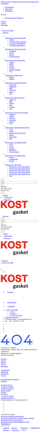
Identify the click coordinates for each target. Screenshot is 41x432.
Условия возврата (7, 389)
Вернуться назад (7, 353)
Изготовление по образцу (14, 18)
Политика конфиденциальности (12, 416)
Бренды (3, 362)
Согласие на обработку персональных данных (17, 418)
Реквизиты (9, 11)
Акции (3, 361)
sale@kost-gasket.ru (11, 317)
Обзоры (3, 392)
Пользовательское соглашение (11, 420)
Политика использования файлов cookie (15, 422)
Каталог (4, 359)
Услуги (3, 364)
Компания (4, 366)
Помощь (4, 381)
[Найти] (2, 192)
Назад (12, 312)
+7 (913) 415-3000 (7, 30)
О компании (9, 7)
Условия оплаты (6, 385)
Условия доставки (7, 387)
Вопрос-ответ (6, 390)
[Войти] (2, 267)
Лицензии (8, 9)
